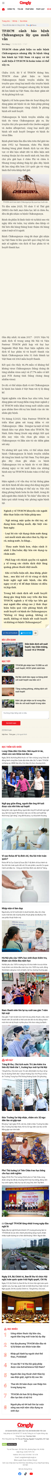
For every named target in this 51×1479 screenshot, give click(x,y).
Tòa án (20, 9)
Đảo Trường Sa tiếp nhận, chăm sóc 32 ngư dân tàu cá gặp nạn (23, 1119)
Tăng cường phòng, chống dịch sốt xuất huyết (31, 690)
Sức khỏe (23, 21)
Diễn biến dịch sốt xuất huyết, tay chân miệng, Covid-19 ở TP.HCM (36, 647)
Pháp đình (30, 9)
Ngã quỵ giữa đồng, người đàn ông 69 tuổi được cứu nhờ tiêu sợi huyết (23, 805)
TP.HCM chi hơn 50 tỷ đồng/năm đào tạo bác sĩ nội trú (27, 1396)
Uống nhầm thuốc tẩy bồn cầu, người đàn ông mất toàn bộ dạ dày (28, 1335)
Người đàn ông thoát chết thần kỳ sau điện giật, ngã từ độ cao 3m (28, 1375)
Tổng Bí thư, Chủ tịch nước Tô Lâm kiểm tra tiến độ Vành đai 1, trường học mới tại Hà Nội (24, 1066)
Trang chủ (6, 21)
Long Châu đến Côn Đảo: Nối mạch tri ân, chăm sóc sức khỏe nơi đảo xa (22, 752)
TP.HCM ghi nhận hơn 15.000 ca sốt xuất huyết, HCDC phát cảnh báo (31, 666)
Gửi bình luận (11, 723)
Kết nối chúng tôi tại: (25, 1469)
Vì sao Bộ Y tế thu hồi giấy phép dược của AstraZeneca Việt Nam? (28, 1365)
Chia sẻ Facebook (11, 633)
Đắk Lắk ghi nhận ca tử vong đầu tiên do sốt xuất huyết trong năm (30, 701)
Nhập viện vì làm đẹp (12, 908)
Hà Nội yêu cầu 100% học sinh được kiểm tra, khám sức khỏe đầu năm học (24, 959)
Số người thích (22, 734)
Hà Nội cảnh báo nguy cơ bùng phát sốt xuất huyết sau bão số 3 (31, 678)
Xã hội (14, 21)
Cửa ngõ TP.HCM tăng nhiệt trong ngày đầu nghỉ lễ (25, 1225)
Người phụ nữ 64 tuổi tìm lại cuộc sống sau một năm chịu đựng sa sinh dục (27, 1407)
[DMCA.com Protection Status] (25, 1444)
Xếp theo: (5, 734)
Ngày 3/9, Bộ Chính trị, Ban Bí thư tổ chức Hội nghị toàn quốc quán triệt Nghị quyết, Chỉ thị (24, 1278)
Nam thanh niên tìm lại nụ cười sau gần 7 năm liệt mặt (25, 1011)
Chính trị (11, 9)
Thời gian (12, 734)
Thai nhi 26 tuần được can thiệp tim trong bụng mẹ (28, 1385)
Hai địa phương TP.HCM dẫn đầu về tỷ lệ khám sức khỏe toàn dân (28, 1345)
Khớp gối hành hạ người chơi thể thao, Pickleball (27, 1355)
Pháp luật (40, 9)
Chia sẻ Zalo (27, 633)
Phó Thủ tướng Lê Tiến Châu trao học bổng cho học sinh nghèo (23, 1172)
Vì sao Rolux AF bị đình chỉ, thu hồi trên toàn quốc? (24, 857)
